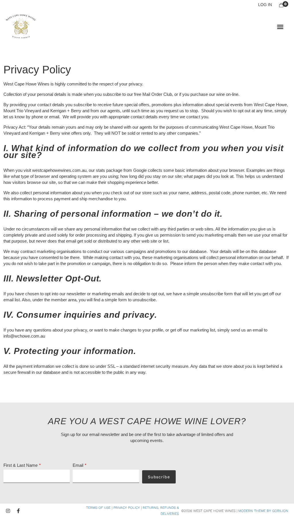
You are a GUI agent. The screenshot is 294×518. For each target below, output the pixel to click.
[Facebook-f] (18, 511)
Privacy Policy (126, 508)
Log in (265, 4)
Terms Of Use (98, 508)
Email (78, 465)
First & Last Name (20, 465)
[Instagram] (8, 511)
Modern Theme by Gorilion (263, 511)
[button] (280, 27)
